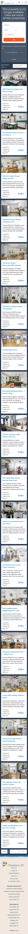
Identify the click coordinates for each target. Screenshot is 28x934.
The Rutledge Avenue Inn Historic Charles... (11, 783)
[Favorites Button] (19, 2)
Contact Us (14, 870)
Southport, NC (14, 920)
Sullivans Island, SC (14, 897)
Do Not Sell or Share (14, 881)
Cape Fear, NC (14, 912)
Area (19, 52)
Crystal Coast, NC (14, 909)
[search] (14, 40)
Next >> (24, 851)
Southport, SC (14, 923)
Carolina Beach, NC (14, 917)
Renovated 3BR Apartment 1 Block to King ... (12, 392)
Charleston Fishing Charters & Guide (14, 891)
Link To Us (14, 876)
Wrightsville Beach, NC (14, 915)
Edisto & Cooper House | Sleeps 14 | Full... (11, 177)
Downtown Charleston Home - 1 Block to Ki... (12, 653)
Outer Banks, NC (14, 907)
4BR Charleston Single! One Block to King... (12, 90)
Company (10, 50)
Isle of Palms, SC (14, 899)
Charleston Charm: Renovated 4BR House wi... (12, 264)
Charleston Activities (14, 894)
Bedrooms (14, 54)
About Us (14, 868)
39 (19, 851)
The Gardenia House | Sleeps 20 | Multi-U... (13, 134)
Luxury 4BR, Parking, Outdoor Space (13, 696)
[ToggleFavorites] (25, 89)
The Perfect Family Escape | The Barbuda (12, 308)
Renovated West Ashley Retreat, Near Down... (11, 479)
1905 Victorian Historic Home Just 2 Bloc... (12, 523)
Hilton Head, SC (14, 925)
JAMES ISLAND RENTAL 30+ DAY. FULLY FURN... (12, 827)
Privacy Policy (14, 878)
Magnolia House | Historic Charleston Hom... (11, 221)
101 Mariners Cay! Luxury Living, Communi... (11, 566)
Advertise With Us (14, 873)
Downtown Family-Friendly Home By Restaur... (12, 740)
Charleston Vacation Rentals (14, 888)
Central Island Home (9, 350)
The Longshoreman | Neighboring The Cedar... (11, 609)
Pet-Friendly (17, 50)
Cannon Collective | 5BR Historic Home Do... (11, 436)
